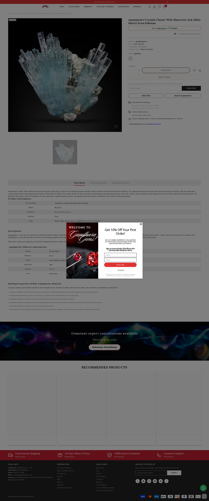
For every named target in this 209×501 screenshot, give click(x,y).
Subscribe (120, 265)
